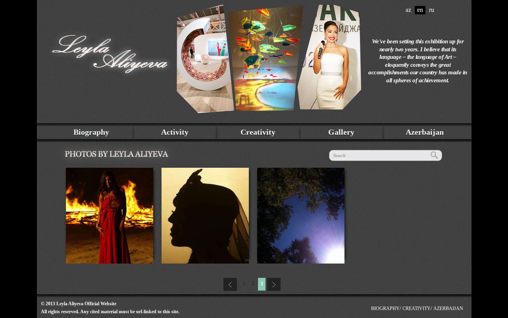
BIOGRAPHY (385, 308)
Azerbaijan (425, 132)
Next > (274, 284)
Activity (175, 132)
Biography (91, 132)
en (420, 9)
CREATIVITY (416, 308)
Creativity (258, 132)
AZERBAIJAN (448, 308)
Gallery (341, 132)
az (408, 9)
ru (431, 9)
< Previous (229, 284)
